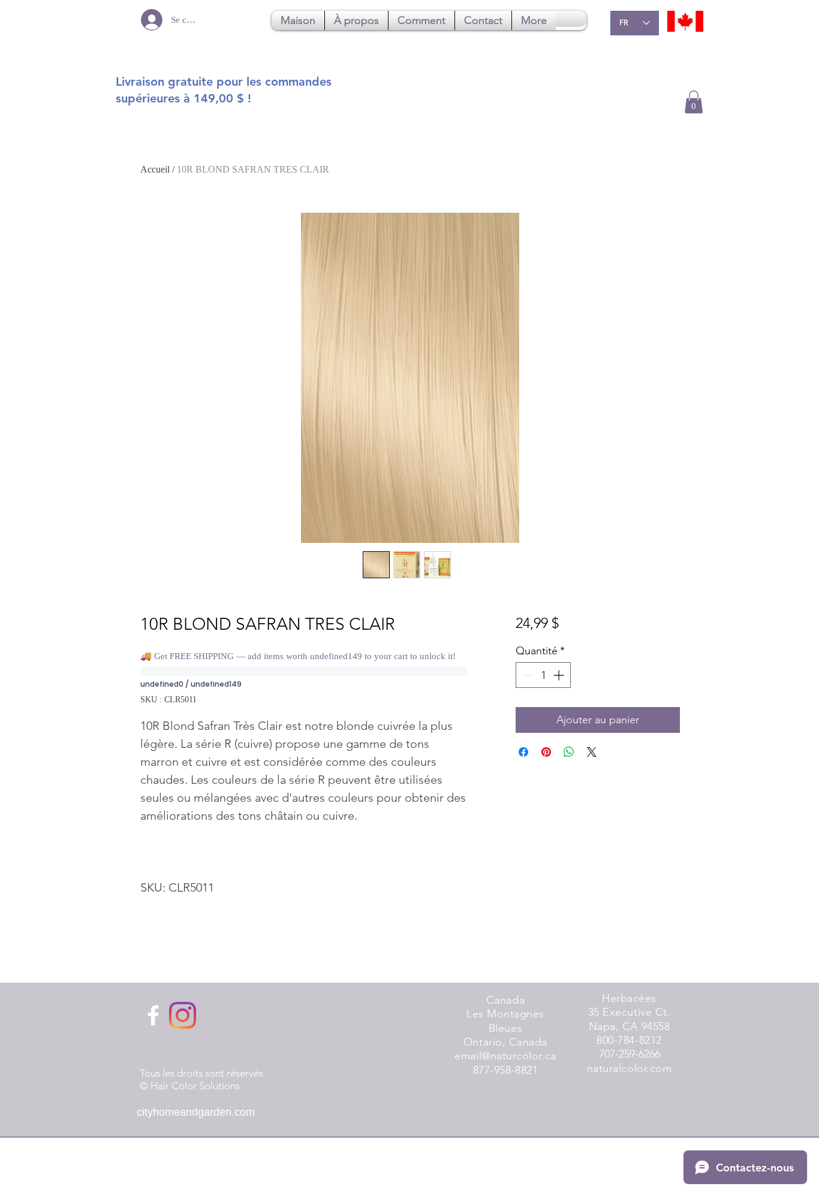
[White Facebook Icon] (153, 1015)
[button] (693, 101)
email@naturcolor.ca (505, 1055)
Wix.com (284, 1178)
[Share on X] (592, 752)
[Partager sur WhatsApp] (569, 752)
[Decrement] (526, 675)
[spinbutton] (543, 675)
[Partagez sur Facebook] (523, 752)
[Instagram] (182, 1015)
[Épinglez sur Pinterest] (546, 752)
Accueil (155, 169)
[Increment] (559, 675)
